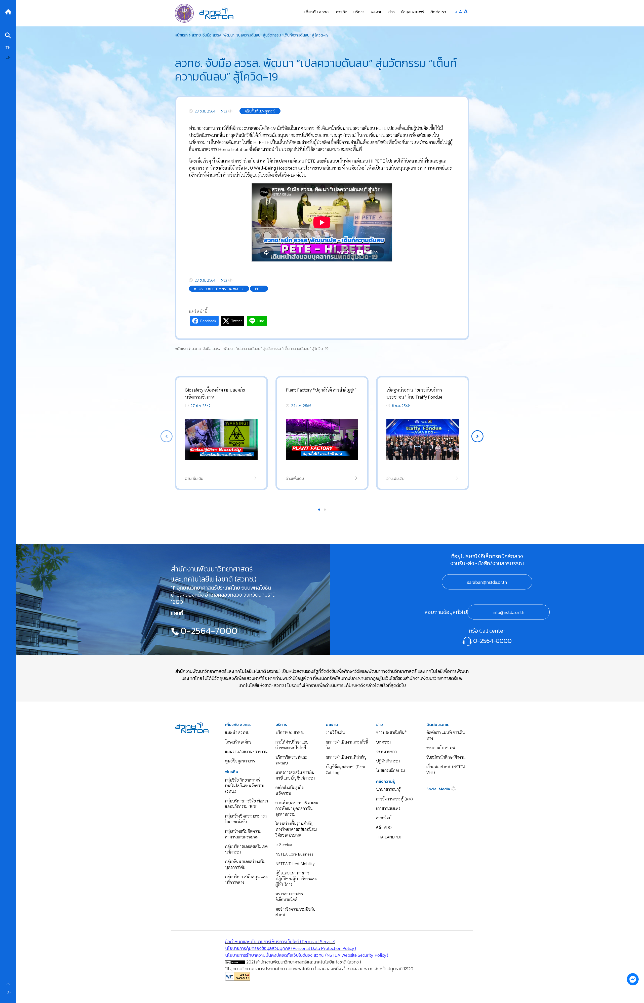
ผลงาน (332, 724)
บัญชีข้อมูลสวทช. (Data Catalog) (345, 769)
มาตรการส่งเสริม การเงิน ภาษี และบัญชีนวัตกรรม (295, 775)
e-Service (283, 844)
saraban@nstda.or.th (487, 582)
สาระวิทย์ (383, 817)
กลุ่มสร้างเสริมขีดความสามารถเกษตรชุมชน (243, 833)
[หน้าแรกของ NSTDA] (192, 726)
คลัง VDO (384, 827)
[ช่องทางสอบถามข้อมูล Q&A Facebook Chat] (632, 979)
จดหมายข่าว (386, 751)
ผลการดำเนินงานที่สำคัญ (346, 757)
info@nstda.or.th (508, 612)
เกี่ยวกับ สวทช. (238, 724)
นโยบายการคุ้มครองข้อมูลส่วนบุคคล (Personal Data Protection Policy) (290, 948)
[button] (477, 436)
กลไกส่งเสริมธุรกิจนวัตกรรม (289, 790)
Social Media (438, 788)
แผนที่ (177, 613)
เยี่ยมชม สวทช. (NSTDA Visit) (445, 769)
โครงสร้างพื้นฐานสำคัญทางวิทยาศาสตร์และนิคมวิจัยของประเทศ (296, 829)
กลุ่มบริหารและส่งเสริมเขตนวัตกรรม (246, 849)
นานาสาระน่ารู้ (388, 789)
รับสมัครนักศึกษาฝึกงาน (446, 757)
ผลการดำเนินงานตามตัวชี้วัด (347, 744)
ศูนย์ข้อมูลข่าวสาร (240, 760)
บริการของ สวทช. (289, 732)
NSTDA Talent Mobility (294, 863)
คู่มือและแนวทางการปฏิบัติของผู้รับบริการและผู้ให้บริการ (296, 878)
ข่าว (379, 724)
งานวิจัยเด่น (335, 732)
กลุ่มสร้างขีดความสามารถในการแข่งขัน (246, 818)
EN (8, 57)
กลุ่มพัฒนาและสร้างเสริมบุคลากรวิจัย (245, 864)
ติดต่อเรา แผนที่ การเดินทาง (445, 735)
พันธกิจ (231, 772)
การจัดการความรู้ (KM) (394, 798)
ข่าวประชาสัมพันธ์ (391, 732)
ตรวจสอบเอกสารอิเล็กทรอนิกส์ (289, 896)
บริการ (281, 724)
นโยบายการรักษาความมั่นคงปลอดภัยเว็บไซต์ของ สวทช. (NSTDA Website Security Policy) (306, 955)
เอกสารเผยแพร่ (388, 808)
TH (8, 47)
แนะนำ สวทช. (237, 732)
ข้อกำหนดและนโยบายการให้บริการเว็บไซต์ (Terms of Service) (280, 941)
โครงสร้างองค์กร (238, 742)
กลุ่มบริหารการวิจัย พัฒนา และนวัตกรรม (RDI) (246, 803)
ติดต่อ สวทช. (437, 724)
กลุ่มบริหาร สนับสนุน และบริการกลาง (246, 879)
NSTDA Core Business (294, 854)
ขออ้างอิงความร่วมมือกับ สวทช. (295, 911)
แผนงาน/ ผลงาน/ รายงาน (246, 751)
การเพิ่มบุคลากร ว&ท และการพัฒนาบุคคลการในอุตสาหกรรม (296, 808)
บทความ (383, 742)
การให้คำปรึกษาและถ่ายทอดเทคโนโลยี (291, 744)
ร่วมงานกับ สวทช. (441, 747)
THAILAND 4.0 (388, 836)
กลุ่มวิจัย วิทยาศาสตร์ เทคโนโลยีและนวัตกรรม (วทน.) (244, 785)
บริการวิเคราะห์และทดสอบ (291, 759)
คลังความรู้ (385, 781)
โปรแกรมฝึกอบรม (390, 770)
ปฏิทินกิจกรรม (388, 760)
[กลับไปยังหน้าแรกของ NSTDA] (8, 11)
